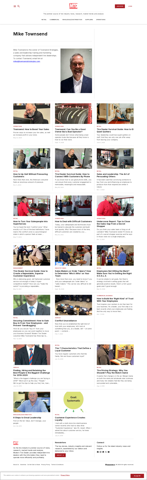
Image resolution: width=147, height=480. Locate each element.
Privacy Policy (45, 464)
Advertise (23, 464)
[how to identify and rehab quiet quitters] (115, 113)
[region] (73, 476)
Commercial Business (105, 295)
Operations (100, 19)
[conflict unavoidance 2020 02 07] (73, 305)
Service (57, 317)
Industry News (60, 268)
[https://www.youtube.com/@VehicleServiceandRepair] (109, 452)
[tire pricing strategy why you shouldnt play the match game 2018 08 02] (115, 354)
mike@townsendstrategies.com (26, 61)
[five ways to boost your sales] (31, 113)
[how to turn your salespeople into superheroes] (31, 205)
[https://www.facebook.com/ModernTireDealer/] (98, 452)
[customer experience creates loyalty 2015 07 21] (73, 402)
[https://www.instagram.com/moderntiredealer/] (101, 452)
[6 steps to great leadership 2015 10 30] (31, 402)
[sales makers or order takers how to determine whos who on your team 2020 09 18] (73, 255)
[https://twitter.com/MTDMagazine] (106, 452)
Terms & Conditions (57, 464)
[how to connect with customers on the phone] (73, 158)
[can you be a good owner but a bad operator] (73, 113)
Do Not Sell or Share (34, 464)
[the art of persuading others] (115, 158)
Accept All (137, 476)
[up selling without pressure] (31, 158)
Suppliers (89, 19)
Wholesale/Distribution (72, 19)
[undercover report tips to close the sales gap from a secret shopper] (115, 205)
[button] (14, 6)
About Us (16, 464)
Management (18, 268)
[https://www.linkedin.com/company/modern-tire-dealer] (103, 452)
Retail (44, 19)
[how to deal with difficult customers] (73, 205)
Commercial (54, 19)
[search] (18, 6)
